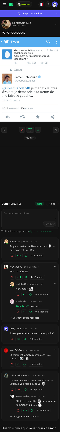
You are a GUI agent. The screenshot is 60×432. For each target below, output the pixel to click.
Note (39, 203)
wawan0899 (16, 266)
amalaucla (21, 301)
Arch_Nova (15, 328)
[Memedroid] (11, 4)
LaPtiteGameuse (21, 22)
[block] (56, 24)
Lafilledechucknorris (20, 375)
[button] (48, 4)
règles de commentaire (40, 231)
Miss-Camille (22, 396)
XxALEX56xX (16, 350)
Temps (51, 203)
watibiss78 (15, 241)
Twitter (30, 137)
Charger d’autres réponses (26, 317)
